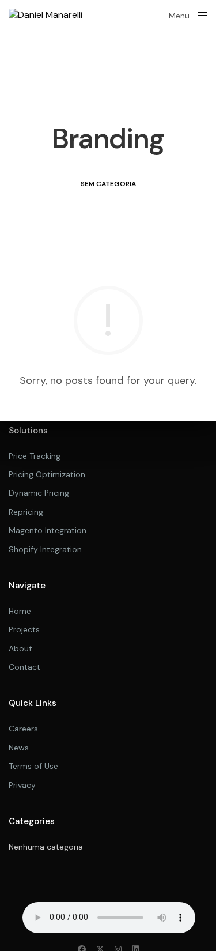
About (20, 648)
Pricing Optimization (47, 474)
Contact (24, 667)
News (19, 747)
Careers (23, 728)
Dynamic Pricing (39, 493)
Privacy (22, 785)
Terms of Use (33, 766)
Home (20, 611)
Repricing (26, 512)
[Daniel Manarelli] (45, 15)
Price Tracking (34, 456)
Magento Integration (47, 530)
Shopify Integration (45, 549)
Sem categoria (108, 183)
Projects (24, 629)
